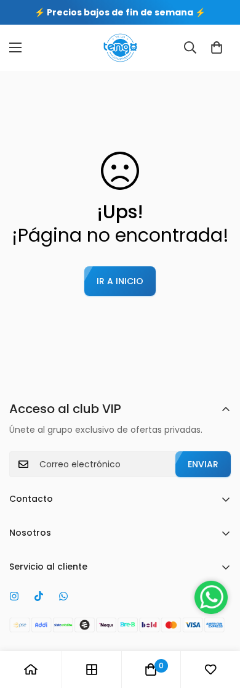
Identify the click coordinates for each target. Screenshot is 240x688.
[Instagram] (14, 596)
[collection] (92, 669)
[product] (30, 669)
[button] (216, 47)
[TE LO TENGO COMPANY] (120, 48)
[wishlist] (210, 669)
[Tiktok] (39, 596)
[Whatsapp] (63, 596)
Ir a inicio (120, 281)
